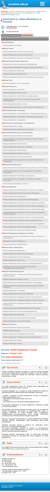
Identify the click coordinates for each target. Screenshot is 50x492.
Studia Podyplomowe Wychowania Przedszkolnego (20, 318)
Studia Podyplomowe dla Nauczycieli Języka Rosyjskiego (21, 193)
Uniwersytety (20, 11)
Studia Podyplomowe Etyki (12, 330)
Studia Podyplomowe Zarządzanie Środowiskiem (19, 129)
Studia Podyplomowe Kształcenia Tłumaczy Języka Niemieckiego (24, 209)
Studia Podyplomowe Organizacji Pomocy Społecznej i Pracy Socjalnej (25, 167)
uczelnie (13, 4)
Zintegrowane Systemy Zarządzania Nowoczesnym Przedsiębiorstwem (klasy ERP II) (20, 267)
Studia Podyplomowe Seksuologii (14, 314)
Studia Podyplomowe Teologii (13, 343)
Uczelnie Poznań (30, 11)
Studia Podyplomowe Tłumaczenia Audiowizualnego (20, 227)
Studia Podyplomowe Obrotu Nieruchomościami (18, 254)
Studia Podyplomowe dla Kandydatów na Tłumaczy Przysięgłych (24, 190)
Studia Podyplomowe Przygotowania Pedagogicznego (20, 311)
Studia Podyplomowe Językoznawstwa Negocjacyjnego (21, 199)
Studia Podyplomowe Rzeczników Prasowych (18, 156)
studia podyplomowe (14, 357)
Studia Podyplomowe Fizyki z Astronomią (16, 83)
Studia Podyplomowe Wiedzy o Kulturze (16, 183)
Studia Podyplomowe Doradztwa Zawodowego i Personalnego (23, 282)
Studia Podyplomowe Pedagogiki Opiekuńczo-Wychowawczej (23, 297)
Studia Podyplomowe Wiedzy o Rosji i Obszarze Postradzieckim (24, 107)
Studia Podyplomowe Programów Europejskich (18, 147)
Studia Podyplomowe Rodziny (13, 340)
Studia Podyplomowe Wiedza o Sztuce (16, 104)
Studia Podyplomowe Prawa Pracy (14, 260)
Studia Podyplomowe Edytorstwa (14, 70)
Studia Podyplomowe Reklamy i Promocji (16, 153)
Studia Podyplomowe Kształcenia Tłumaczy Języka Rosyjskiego (24, 217)
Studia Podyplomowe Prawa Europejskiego (17, 257)
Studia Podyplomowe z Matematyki (14, 120)
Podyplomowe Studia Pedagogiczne (15, 241)
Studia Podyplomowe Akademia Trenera (16, 279)
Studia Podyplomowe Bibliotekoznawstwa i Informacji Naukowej (23, 67)
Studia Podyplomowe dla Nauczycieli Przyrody (18, 55)
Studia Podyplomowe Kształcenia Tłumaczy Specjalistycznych (23, 220)
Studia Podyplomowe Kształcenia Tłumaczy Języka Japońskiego (24, 206)
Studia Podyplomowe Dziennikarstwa (15, 143)
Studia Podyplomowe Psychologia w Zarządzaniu (19, 175)
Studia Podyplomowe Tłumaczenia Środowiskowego (20, 230)
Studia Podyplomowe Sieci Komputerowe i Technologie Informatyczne (25, 113)
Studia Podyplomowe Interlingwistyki (15, 196)
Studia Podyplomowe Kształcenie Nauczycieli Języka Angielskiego (24, 223)
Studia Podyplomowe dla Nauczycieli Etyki (17, 327)
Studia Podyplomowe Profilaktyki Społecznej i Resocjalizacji (22, 308)
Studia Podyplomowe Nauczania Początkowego (18, 294)
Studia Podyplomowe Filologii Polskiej (15, 74)
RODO (11, 487)
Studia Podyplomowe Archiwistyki (14, 89)
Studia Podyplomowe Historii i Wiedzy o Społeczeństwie (21, 96)
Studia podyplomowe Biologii (12, 45)
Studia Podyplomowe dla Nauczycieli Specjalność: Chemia (22, 58)
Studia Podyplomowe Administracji (14, 250)
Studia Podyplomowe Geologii (13, 126)
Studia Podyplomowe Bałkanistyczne (15, 93)
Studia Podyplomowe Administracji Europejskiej (18, 135)
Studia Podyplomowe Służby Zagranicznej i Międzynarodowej (23, 263)
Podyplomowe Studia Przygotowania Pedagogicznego (20, 64)
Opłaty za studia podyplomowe (19, 448)
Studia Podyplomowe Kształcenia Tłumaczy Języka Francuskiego (24, 203)
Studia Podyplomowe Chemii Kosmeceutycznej (18, 51)
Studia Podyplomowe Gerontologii (14, 290)
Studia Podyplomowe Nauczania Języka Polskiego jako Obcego (23, 77)
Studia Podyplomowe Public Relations (15, 150)
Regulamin (4, 487)
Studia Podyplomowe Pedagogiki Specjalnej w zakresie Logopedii (24, 300)
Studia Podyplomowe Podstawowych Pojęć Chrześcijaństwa (22, 337)
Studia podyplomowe (28, 13)
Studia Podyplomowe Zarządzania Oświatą (17, 321)
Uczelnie (11, 11)
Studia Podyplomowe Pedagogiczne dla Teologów (19, 334)
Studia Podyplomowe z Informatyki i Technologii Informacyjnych (23, 117)
